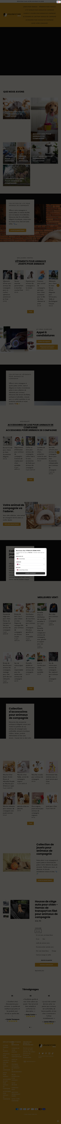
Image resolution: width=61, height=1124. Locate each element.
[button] (59, 2)
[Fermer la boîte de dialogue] (45, 549)
